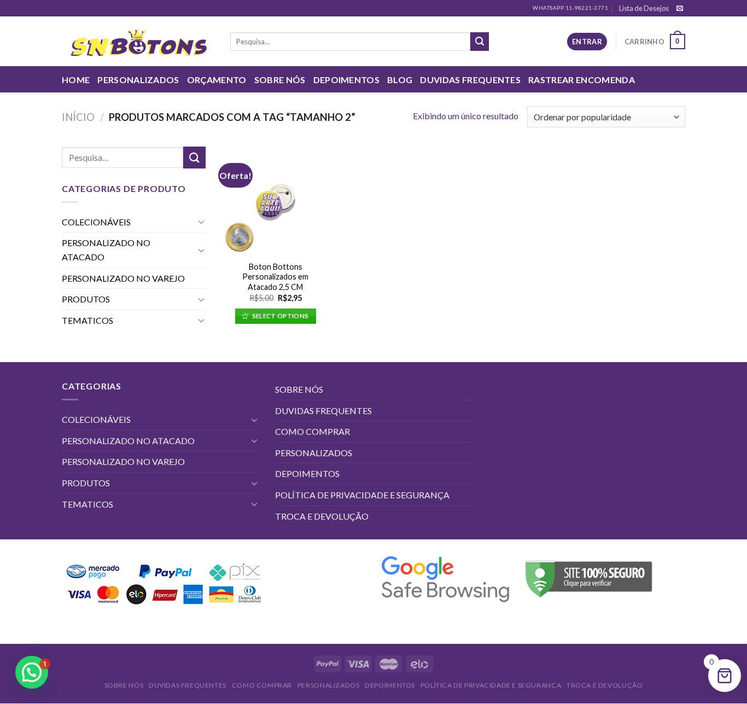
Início (78, 117)
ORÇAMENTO (217, 79)
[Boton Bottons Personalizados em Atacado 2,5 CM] (275, 200)
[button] (31, 672)
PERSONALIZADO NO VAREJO (123, 278)
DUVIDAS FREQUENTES (470, 79)
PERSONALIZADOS (138, 79)
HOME (76, 79)
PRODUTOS (86, 299)
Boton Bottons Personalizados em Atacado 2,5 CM (275, 277)
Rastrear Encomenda (581, 79)
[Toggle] (201, 221)
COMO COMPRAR (312, 431)
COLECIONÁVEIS (96, 222)
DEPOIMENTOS (346, 79)
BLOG (399, 79)
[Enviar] (479, 41)
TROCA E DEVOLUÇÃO (322, 516)
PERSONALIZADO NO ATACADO (106, 249)
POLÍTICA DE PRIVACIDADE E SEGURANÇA (362, 495)
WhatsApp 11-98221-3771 (570, 8)
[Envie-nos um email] (679, 9)
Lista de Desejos (644, 8)
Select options (280, 315)
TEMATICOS (87, 320)
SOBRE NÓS (280, 79)
